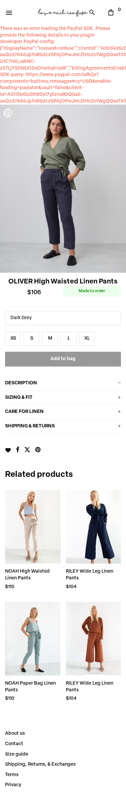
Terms (11, 774)
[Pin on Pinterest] (38, 450)
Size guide (16, 754)
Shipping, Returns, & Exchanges (40, 764)
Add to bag (63, 358)
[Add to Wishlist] (8, 450)
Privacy (13, 785)
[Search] (93, 12)
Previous (8, 188)
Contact (14, 744)
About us (15, 733)
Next (117, 188)
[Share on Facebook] (17, 450)
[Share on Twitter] (27, 450)
